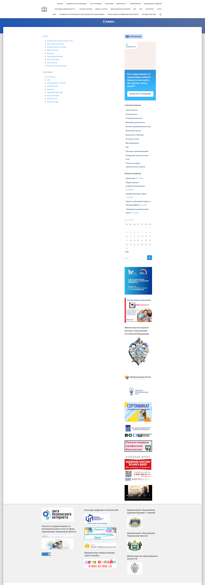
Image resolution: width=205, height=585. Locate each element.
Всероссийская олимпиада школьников (123, 14)
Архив (45, 36)
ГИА (127, 147)
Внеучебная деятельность (65, 9)
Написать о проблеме (140, 94)
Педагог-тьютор (101, 9)
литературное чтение (56, 83)
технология (52, 98)
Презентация (130, 178)
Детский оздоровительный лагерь (138, 126)
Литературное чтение (56, 47)
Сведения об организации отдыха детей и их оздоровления (82, 14)
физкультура (52, 102)
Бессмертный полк (149, 14)
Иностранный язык (55, 44)
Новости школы (132, 110)
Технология (52, 62)
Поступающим (96, 3)
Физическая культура (56, 66)
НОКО (54, 14)
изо (48, 80)
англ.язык (51, 77)
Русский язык (53, 59)
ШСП (141, 9)
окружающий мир (55, 92)
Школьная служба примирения (137, 151)
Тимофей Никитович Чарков (136, 194)
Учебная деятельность (134, 118)
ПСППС (159, 9)
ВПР (134, 9)
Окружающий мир (55, 56)
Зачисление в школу (133, 131)
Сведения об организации (76, 3)
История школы (131, 114)
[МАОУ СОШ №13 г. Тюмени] (44, 9)
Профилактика (135, 3)
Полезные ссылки (132, 139)
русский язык (53, 95)
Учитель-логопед (85, 9)
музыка (50, 89)
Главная (60, 3)
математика (52, 86)
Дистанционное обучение (120, 9)
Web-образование (132, 143)
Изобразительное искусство (60, 41)
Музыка (50, 53)
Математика (52, 50)
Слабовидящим (135, 36)
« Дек (127, 252)
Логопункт (150, 9)
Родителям (109, 3)
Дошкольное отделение (153, 3)
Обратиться (120, 3)
